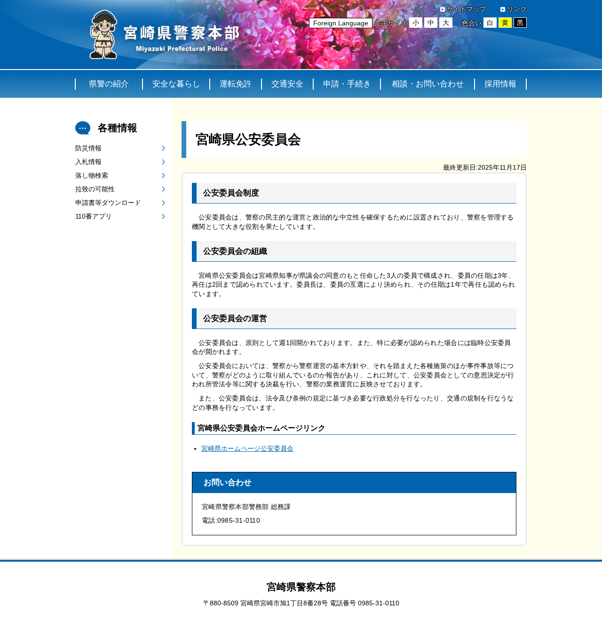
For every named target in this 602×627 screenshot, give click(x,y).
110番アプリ (93, 216)
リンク (517, 9)
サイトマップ (466, 9)
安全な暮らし (176, 83)
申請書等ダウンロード (108, 202)
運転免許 (236, 83)
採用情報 (500, 83)
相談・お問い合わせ (428, 83)
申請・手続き (347, 83)
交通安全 (287, 83)
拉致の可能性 (95, 189)
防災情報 (88, 148)
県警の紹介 (109, 83)
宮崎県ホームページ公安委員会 (247, 448)
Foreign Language (340, 23)
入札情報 (88, 161)
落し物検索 (91, 175)
